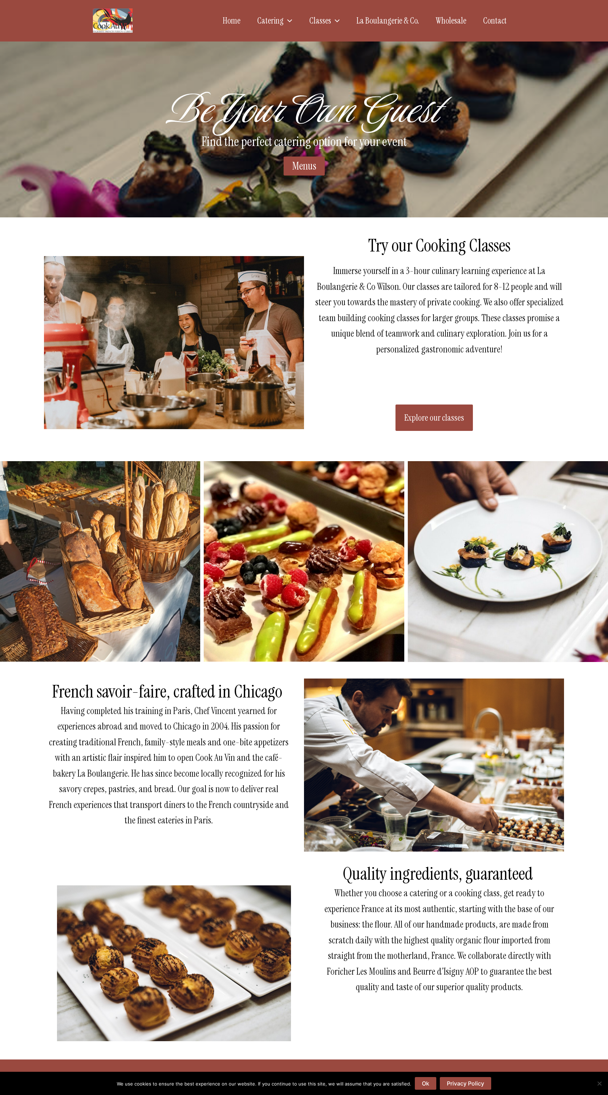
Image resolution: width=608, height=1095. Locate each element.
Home (231, 20)
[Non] (599, 1083)
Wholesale (451, 20)
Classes (320, 20)
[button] (288, 21)
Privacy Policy (465, 1083)
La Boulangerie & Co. (387, 20)
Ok (425, 1083)
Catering (270, 20)
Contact (495, 20)
